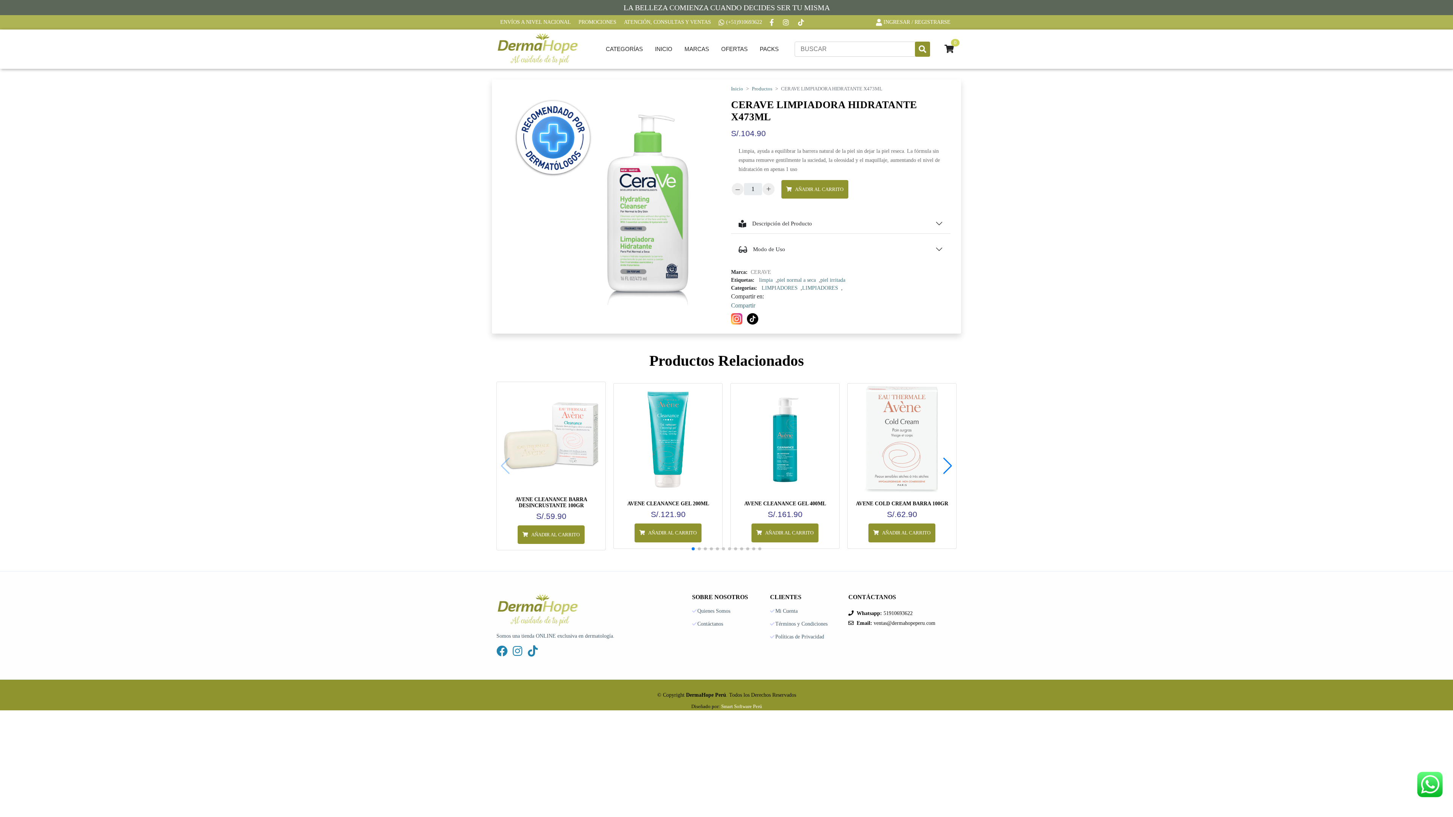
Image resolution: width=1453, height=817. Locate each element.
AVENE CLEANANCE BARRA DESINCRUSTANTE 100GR (551, 502)
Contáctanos (710, 624)
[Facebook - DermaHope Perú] (772, 22)
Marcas (696, 49)
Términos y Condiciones (801, 624)
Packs (769, 49)
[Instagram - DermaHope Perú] (786, 22)
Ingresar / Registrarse (917, 22)
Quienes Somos (713, 611)
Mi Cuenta (786, 611)
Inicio (663, 49)
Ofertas (734, 49)
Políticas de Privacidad (799, 637)
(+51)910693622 (744, 22)
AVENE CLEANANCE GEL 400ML (785, 503)
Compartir (743, 305)
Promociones (597, 22)
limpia (766, 280)
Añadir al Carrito (819, 189)
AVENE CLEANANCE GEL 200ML (668, 503)
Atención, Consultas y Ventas (667, 22)
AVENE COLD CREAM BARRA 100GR (902, 503)
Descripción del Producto (782, 224)
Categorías (624, 49)
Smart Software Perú (741, 706)
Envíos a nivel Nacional (535, 22)
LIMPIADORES (780, 288)
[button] (948, 466)
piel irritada (832, 280)
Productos (762, 89)
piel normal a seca (796, 280)
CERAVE (761, 272)
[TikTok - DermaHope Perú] (801, 22)
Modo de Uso (769, 249)
